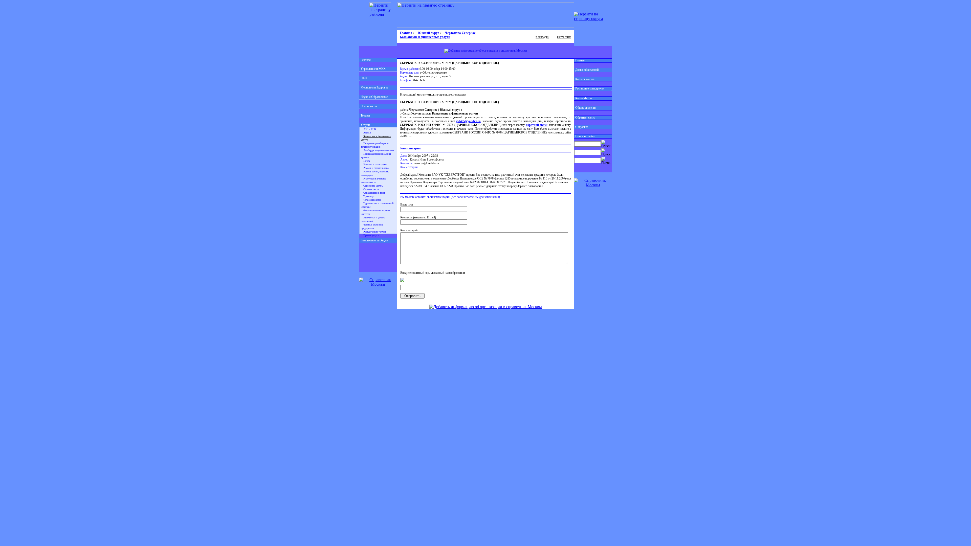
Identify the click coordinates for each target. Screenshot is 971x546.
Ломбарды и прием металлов (378, 150)
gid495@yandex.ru (468, 121)
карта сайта (564, 37)
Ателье (367, 132)
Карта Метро (583, 98)
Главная (366, 60)
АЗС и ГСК (369, 129)
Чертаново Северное (460, 33)
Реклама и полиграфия (375, 164)
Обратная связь (585, 117)
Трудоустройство (372, 199)
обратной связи (536, 125)
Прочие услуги (371, 235)
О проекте (581, 127)
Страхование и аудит (374, 192)
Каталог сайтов (584, 79)
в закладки (542, 37)
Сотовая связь (371, 189)
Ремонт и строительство (376, 168)
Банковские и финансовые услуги (425, 37)
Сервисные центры (373, 185)
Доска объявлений (587, 70)
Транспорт (368, 196)
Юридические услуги (374, 231)
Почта (366, 161)
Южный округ (428, 33)
